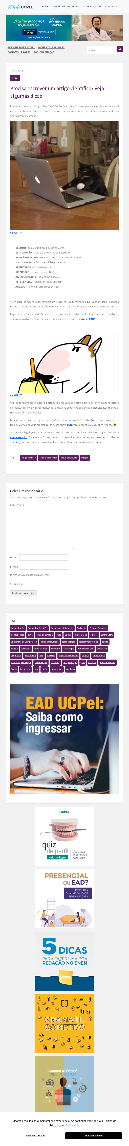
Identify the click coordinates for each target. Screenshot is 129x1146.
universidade (56, 669)
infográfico (16, 655)
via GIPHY (16, 232)
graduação (102, 648)
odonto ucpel (41, 662)
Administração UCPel (37, 628)
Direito (68, 634)
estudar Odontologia (88, 641)
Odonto (85, 655)
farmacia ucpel (41, 648)
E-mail (14, 566)
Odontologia (99, 655)
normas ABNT (87, 319)
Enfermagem (107, 634)
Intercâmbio (30, 655)
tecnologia (25, 669)
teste (36, 669)
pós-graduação (70, 662)
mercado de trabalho (68, 655)
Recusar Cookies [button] (35, 1135)
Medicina (51, 655)
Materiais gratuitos (65, 6)
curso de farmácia (44, 634)
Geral (15, 78)
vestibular (70, 669)
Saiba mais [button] (72, 1125)
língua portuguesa (69, 457)
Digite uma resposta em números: (29, 574)
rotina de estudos (107, 662)
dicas (58, 634)
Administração (17, 628)
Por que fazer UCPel (21, 47)
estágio (14, 648)
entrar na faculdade (49, 641)
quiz (83, 662)
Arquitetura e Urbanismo (62, 628)
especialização (68, 641)
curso (30, 634)
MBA (41, 655)
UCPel (44, 669)
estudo (105, 641)
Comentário (18, 505)
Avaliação (81, 628)
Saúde (14, 669)
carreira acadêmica (48, 457)
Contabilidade (17, 634)
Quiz (93, 420)
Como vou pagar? (19, 52)
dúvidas (93, 634)
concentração (18, 437)
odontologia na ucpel (21, 662)
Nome (14, 557)
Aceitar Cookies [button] (93, 1135)
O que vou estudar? (51, 47)
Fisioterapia (68, 648)
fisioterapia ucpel (85, 648)
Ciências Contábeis (98, 628)
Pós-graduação (43, 52)
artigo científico (29, 457)
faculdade (26, 648)
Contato (111, 6)
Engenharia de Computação (24, 641)
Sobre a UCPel (92, 6)
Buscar (120, 49)
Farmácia (55, 648)
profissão (55, 662)
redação (85, 457)
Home (45, 6)
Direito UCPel (81, 634)
